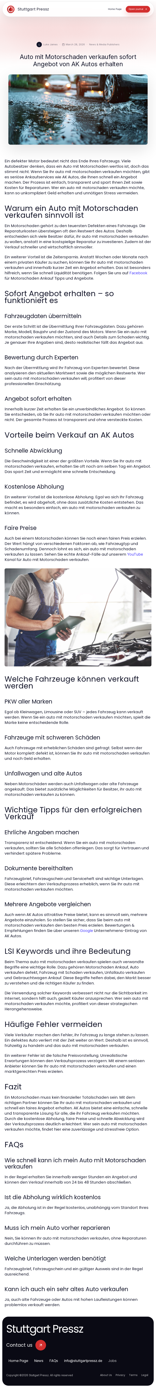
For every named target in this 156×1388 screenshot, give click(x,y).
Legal (144, 1375)
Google (86, 930)
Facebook (138, 273)
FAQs (53, 1360)
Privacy (120, 1375)
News (38, 1360)
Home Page (18, 1360)
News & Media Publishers (104, 44)
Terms (133, 1375)
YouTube (135, 554)
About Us (106, 1375)
